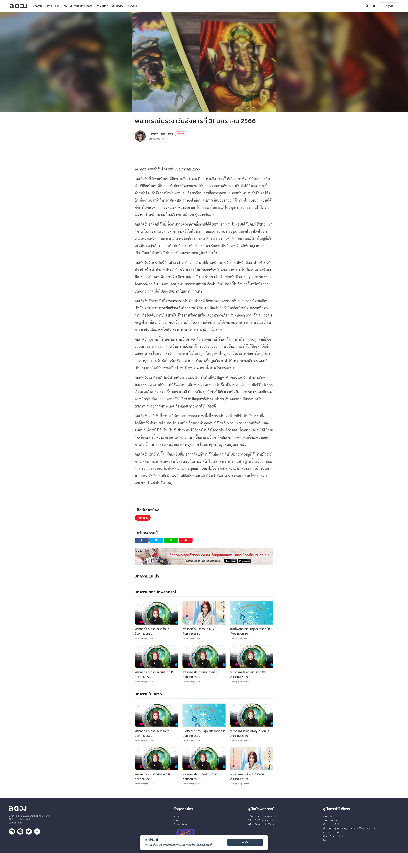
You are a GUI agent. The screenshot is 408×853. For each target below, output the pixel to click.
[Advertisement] (204, 153)
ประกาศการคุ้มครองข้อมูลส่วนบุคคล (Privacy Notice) (349, 828)
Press (176, 820)
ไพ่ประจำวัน (132, 6)
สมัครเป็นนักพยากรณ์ (81, 6)
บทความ (37, 6)
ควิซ (57, 6)
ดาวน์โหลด (102, 6)
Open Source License (334, 836)
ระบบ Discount (331, 820)
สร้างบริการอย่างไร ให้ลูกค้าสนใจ (264, 824)
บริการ (48, 6)
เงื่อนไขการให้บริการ (332, 824)
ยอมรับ (245, 842)
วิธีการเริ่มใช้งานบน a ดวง (260, 820)
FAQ (325, 840)
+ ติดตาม (181, 133)
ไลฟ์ (65, 6)
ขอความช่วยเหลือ (331, 832)
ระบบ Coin (328, 816)
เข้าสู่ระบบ (389, 6)
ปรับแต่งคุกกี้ (206, 845)
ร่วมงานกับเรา (180, 824)
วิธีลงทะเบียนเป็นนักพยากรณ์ (262, 816)
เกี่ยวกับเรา (178, 816)
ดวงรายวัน (143, 517)
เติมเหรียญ (117, 6)
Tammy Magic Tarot (161, 134)
